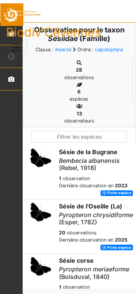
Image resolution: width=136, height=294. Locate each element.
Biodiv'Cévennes (53, 32)
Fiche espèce (119, 193)
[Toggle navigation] (16, 47)
